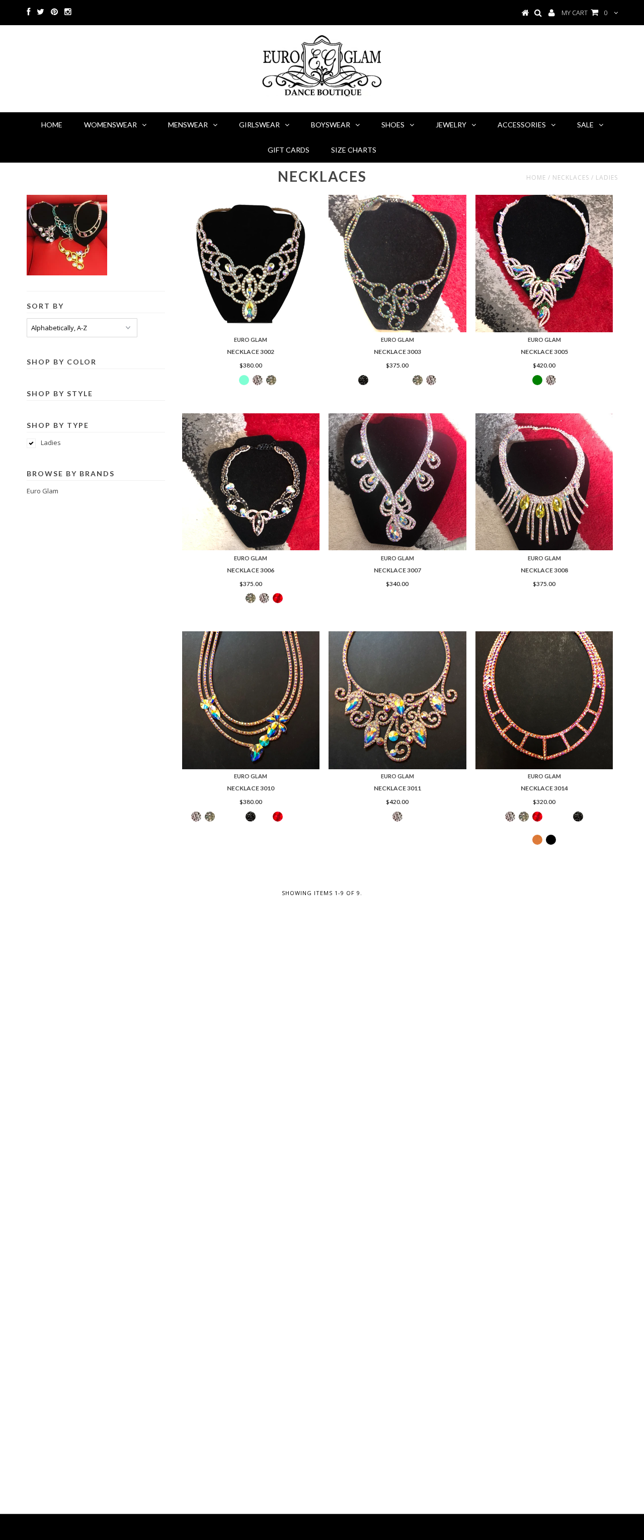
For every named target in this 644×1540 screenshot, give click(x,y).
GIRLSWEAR (259, 124)
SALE (585, 124)
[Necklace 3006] (250, 482)
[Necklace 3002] (250, 263)
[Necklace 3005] (544, 263)
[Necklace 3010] (250, 700)
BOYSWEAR (330, 124)
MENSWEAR (188, 124)
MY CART (584, 12)
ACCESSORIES (522, 124)
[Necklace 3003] (397, 263)
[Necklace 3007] (397, 482)
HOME (51, 124)
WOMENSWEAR (110, 124)
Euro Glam (42, 490)
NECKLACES (570, 177)
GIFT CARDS (288, 149)
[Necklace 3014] (544, 700)
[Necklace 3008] (544, 482)
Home (536, 177)
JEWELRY (451, 124)
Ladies (51, 442)
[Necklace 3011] (397, 700)
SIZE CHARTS (353, 149)
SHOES (393, 124)
